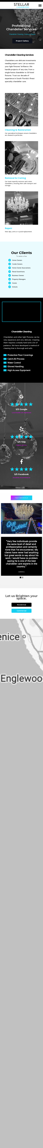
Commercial (21, 611)
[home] (21, 5)
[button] (20, 577)
